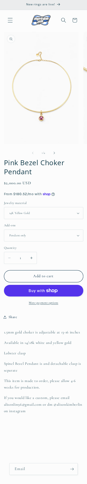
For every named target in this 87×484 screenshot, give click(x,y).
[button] (10, 20)
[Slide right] (54, 153)
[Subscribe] (71, 469)
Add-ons (10, 225)
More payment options (43, 303)
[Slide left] (33, 153)
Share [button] (13, 317)
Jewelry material (15, 203)
